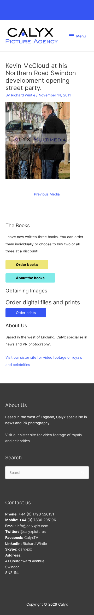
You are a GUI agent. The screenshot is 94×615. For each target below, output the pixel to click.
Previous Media (47, 194)
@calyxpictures (33, 531)
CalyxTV (31, 537)
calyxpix (25, 549)
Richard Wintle (35, 543)
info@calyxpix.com (32, 526)
